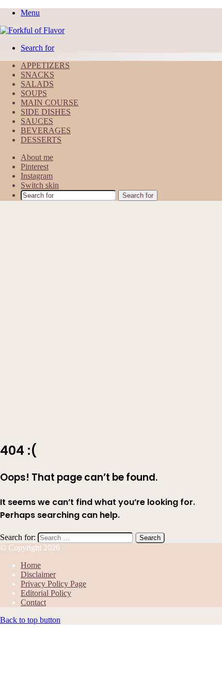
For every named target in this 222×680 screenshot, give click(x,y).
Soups (34, 93)
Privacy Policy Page (53, 583)
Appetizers (45, 65)
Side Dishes (46, 111)
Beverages (46, 130)
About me (37, 157)
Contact (33, 602)
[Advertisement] (111, 320)
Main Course (49, 102)
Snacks (37, 74)
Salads (37, 84)
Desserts (41, 139)
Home (31, 565)
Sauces (37, 121)
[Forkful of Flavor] (32, 30)
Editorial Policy (46, 593)
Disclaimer (38, 574)
